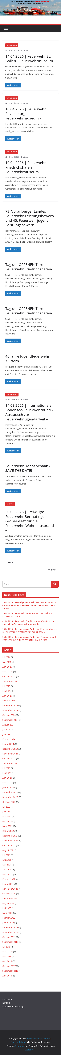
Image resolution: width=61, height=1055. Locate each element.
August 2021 (8, 850)
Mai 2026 (6, 662)
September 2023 (10, 763)
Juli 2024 (6, 729)
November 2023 (10, 753)
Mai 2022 (6, 816)
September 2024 (10, 719)
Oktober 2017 (9, 966)
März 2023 (7, 782)
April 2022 (7, 821)
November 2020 (10, 888)
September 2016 (10, 970)
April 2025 (7, 695)
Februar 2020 (8, 917)
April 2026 (7, 666)
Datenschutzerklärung (12, 1006)
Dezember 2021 (10, 835)
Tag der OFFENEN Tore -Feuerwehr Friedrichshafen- (28, 266)
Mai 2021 (6, 864)
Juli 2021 (6, 855)
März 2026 (7, 671)
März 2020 (7, 913)
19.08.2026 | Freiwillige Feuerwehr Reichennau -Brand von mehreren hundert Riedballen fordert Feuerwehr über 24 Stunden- (30, 605)
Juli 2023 (6, 768)
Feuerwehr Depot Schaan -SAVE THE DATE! (27, 468)
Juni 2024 (6, 734)
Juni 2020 (6, 908)
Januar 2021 (8, 884)
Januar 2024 (8, 744)
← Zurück (7, 562)
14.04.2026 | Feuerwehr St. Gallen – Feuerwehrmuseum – (30, 58)
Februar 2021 (8, 879)
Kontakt (6, 1002)
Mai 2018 (6, 956)
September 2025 (10, 681)
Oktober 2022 (9, 802)
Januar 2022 (8, 830)
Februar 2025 (8, 700)
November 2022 (10, 797)
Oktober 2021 (9, 845)
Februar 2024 (8, 739)
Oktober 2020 (9, 893)
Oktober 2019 (9, 937)
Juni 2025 (6, 691)
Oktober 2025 (9, 676)
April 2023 (7, 777)
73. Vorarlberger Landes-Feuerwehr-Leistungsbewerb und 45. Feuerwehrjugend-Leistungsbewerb (29, 218)
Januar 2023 (8, 787)
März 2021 (7, 874)
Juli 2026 (6, 657)
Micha (25, 50)
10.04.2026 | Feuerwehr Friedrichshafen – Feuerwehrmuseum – (25, 167)
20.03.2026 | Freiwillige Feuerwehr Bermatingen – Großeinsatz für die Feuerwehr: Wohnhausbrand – (29, 520)
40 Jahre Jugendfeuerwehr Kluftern (27, 358)
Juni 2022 (6, 811)
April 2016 (7, 975)
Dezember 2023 (10, 748)
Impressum (7, 999)
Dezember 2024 (10, 705)
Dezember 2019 (10, 927)
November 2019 (10, 932)
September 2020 (10, 898)
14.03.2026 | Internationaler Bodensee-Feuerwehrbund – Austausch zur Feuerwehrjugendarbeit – (29, 412)
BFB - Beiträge (12, 395)
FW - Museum (12, 45)
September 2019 (10, 941)
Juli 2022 (6, 806)
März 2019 (7, 951)
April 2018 (7, 961)
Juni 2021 (6, 859)
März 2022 (7, 826)
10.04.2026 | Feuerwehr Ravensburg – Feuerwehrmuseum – (25, 114)
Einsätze (10, 504)
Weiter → (53, 569)
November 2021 (10, 840)
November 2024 (10, 710)
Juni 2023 (6, 773)
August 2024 (8, 724)
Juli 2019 (6, 946)
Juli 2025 (6, 686)
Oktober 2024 (9, 715)
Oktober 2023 (9, 758)
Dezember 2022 (10, 792)
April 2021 (7, 869)
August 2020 (8, 903)
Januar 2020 (8, 922)
